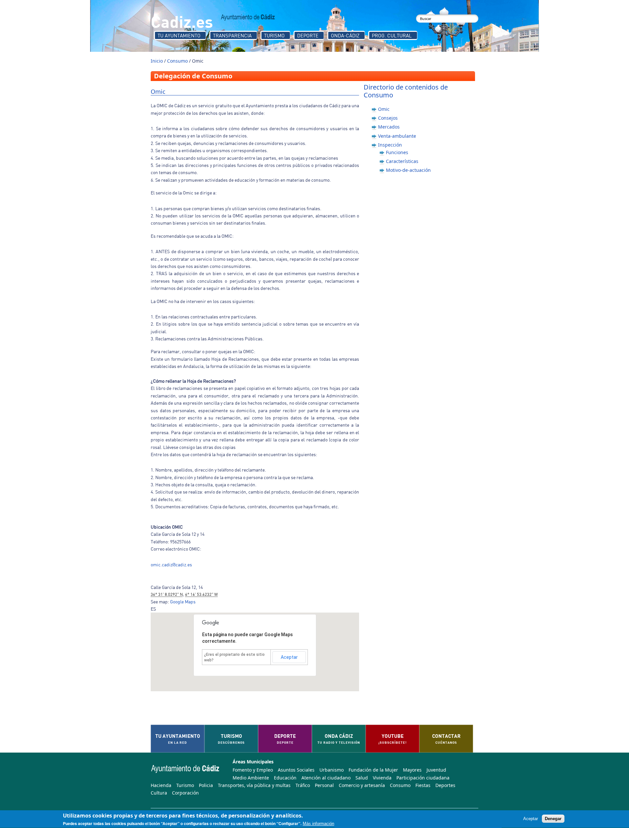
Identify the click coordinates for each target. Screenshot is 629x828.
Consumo (177, 61)
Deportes (445, 785)
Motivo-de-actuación (408, 170)
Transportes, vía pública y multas (254, 785)
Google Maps (183, 601)
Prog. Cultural (392, 35)
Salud (361, 778)
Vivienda (382, 778)
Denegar (553, 819)
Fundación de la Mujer (373, 770)
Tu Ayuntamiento (179, 35)
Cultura (159, 793)
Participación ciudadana (422, 778)
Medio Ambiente (251, 778)
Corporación (185, 793)
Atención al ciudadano (326, 778)
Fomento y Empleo (253, 770)
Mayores (412, 770)
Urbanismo (331, 770)
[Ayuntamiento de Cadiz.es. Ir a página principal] (248, 17)
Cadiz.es (182, 21)
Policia (206, 785)
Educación (285, 778)
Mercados (389, 127)
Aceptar (289, 657)
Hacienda (161, 785)
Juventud (436, 770)
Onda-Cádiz (345, 35)
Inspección (390, 145)
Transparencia (232, 35)
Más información (318, 823)
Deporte (307, 35)
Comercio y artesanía (362, 785)
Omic (384, 109)
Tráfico (302, 785)
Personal (324, 785)
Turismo (274, 35)
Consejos (388, 118)
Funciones (397, 152)
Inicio (157, 61)
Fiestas (422, 785)
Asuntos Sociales (296, 770)
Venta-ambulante (397, 136)
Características (402, 161)
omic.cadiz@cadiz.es (171, 564)
